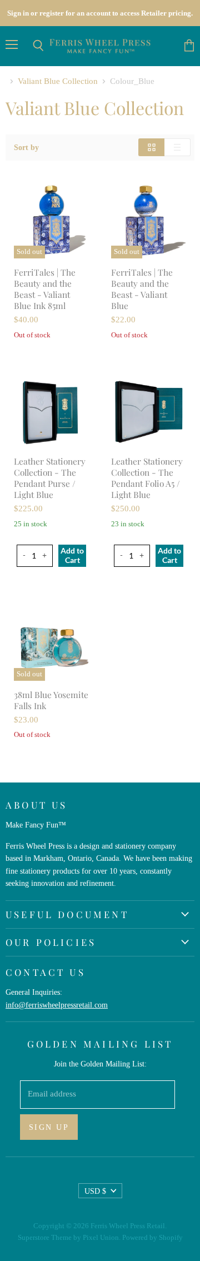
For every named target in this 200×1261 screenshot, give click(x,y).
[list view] (177, 147)
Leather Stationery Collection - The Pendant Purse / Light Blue (50, 477)
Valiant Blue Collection (58, 81)
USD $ (95, 1191)
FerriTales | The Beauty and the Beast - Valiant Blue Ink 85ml (45, 288)
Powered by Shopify (152, 1237)
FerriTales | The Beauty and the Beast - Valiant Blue (142, 288)
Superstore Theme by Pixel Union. (69, 1237)
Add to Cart (72, 555)
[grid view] (151, 147)
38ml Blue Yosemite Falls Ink (51, 700)
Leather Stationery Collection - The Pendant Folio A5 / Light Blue (147, 477)
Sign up (49, 1127)
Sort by (26, 147)
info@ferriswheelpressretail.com (57, 1004)
